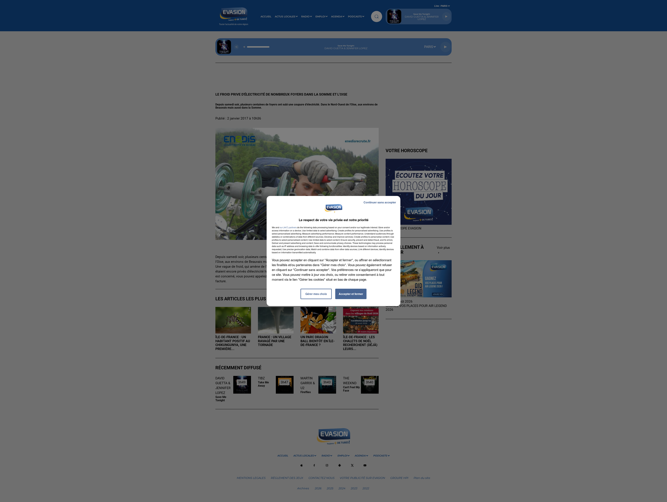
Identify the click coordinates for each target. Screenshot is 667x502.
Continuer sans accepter (380, 202)
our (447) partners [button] (288, 227)
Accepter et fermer (351, 294)
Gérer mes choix (316, 294)
